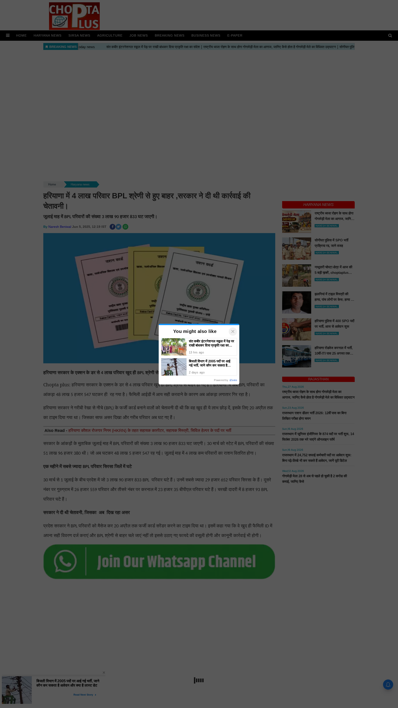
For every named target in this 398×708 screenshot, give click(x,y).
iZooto (233, 380)
